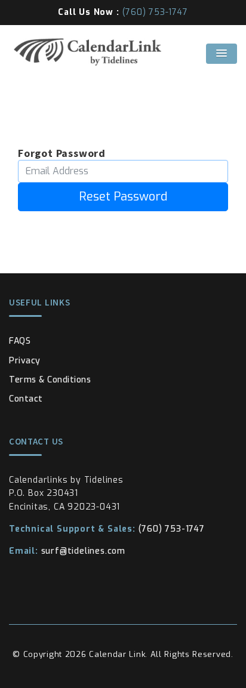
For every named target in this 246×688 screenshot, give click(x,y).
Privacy (25, 360)
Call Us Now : (122, 12)
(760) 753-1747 (107, 529)
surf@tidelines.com (67, 551)
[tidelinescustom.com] (123, 52)
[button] (221, 54)
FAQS (19, 341)
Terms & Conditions (50, 379)
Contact (26, 399)
